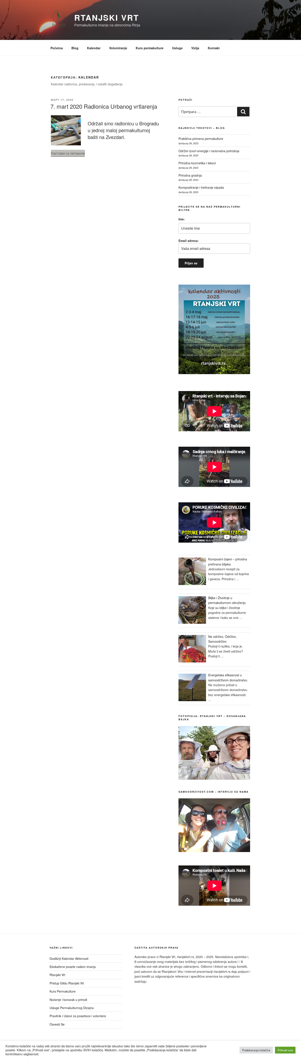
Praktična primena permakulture (200, 138)
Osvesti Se (57, 1024)
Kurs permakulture (150, 48)
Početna (56, 48)
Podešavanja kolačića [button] (256, 1050)
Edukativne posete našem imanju (73, 966)
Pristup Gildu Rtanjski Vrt (67, 983)
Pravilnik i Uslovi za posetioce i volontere (78, 1016)
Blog (74, 48)
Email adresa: (188, 240)
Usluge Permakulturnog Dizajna (72, 1008)
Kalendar (93, 48)
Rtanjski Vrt (106, 17)
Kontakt (214, 48)
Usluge (177, 48)
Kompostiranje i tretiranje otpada (201, 187)
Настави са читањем (68, 153)
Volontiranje (118, 48)
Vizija (195, 48)
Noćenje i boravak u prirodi (68, 999)
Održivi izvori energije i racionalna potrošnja (208, 151)
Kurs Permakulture (63, 991)
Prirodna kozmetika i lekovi (197, 163)
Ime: (181, 219)
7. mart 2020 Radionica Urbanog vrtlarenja (103, 106)
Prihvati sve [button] (285, 1050)
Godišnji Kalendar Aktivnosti (69, 958)
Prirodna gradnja (190, 175)
